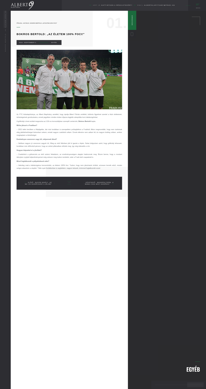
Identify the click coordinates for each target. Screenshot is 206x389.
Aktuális (26, 23)
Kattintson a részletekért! (117, 5)
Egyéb (54, 42)
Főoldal (19, 23)
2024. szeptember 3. (28, 42)
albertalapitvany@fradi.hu (159, 5)
